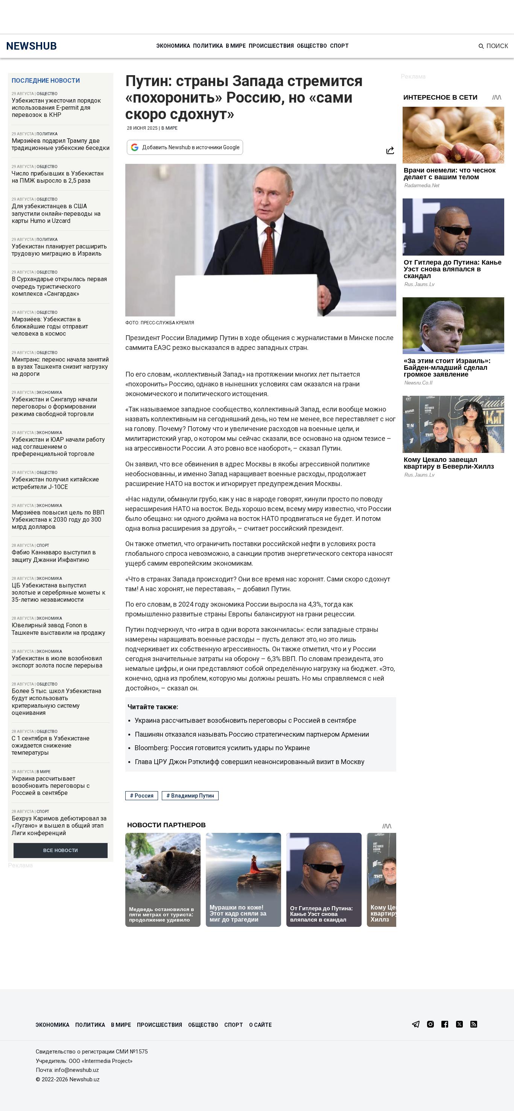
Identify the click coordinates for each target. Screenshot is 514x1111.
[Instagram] (430, 1025)
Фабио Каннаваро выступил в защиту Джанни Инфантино (54, 556)
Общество (312, 46)
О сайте (260, 1025)
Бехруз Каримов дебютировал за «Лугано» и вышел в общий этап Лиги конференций (59, 825)
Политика (208, 46)
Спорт (339, 46)
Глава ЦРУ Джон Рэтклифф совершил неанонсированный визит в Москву (250, 762)
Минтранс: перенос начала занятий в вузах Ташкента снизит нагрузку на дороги (60, 366)
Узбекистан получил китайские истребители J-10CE (55, 483)
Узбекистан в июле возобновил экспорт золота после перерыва (57, 662)
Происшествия (271, 46)
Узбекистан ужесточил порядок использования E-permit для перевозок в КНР (56, 107)
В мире (236, 46)
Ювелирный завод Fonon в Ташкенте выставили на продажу (58, 629)
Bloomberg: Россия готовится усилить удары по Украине (222, 748)
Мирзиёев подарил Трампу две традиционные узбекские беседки (60, 144)
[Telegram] (415, 1025)
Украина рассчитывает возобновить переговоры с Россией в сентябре (51, 785)
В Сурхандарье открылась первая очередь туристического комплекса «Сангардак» (59, 286)
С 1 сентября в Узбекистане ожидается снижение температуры (51, 745)
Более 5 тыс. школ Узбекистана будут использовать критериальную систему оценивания (56, 701)
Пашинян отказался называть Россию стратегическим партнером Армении (252, 734)
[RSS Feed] (473, 1025)
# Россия (142, 796)
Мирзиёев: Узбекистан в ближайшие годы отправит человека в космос (50, 326)
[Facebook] (444, 1025)
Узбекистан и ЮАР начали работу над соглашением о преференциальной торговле (58, 446)
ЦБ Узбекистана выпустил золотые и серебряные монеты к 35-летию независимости (58, 592)
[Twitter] (459, 1025)
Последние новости (46, 80)
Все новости (60, 850)
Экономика (173, 46)
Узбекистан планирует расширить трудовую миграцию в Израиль (59, 250)
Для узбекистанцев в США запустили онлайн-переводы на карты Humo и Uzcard (56, 213)
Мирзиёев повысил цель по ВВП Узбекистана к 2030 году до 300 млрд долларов (58, 519)
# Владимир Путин (190, 796)
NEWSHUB (31, 46)
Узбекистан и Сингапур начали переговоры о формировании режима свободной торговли (54, 406)
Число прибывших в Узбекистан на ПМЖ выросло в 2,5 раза (57, 177)
